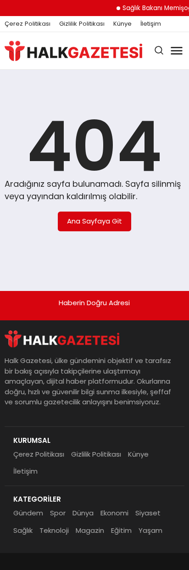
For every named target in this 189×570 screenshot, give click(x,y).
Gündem (28, 513)
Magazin (90, 530)
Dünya (83, 513)
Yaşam (150, 530)
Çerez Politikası (27, 24)
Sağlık (23, 530)
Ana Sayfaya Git (94, 221)
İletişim (150, 24)
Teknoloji (54, 530)
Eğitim (121, 530)
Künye (122, 24)
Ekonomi (114, 513)
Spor (58, 513)
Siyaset (148, 513)
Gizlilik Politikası (82, 24)
